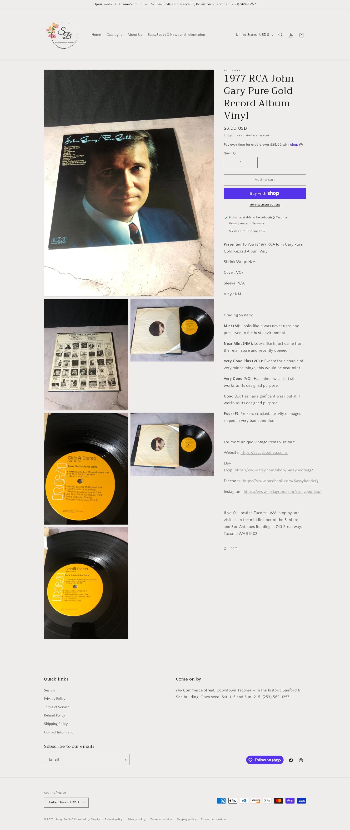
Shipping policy (186, 819)
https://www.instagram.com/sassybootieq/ (282, 492)
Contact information (213, 819)
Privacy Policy (54, 699)
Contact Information (59, 732)
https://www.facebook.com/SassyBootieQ (280, 481)
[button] (114, 35)
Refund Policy (54, 715)
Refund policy (114, 819)
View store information (247, 231)
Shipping (230, 135)
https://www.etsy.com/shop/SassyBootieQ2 (274, 470)
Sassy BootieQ (64, 819)
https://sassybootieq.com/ (264, 452)
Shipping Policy (56, 724)
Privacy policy (137, 819)
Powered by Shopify (87, 819)
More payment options (265, 204)
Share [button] (233, 548)
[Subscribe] (124, 759)
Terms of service (161, 819)
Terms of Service (57, 707)
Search (49, 690)
